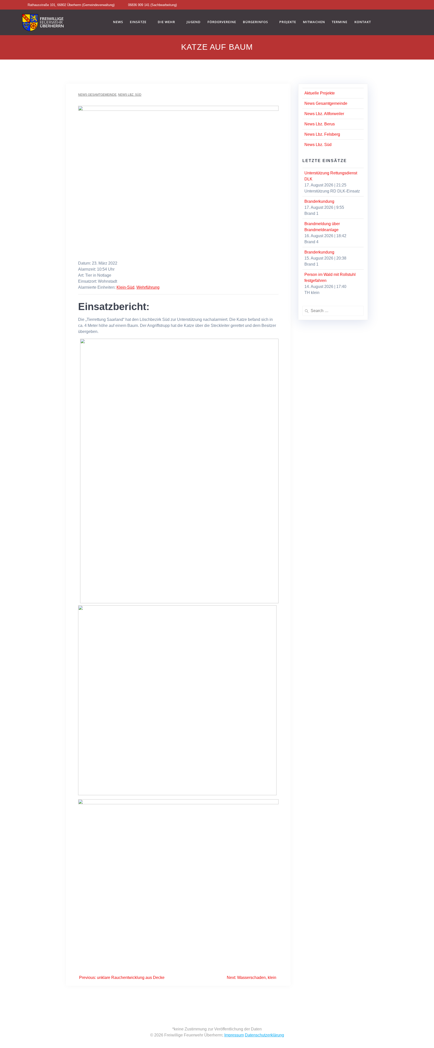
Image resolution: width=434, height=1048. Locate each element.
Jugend (194, 22)
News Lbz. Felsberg (322, 134)
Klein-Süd (125, 287)
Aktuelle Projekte (319, 93)
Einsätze (138, 22)
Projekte (287, 22)
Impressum (234, 1035)
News (118, 22)
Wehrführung (147, 287)
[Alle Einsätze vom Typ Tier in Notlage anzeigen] (113, 275)
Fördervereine (221, 22)
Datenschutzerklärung (264, 1035)
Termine (339, 22)
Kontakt (362, 22)
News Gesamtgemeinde (97, 94)
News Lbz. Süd (129, 94)
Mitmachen (314, 22)
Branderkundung (319, 201)
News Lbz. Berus (319, 124)
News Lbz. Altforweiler (324, 114)
